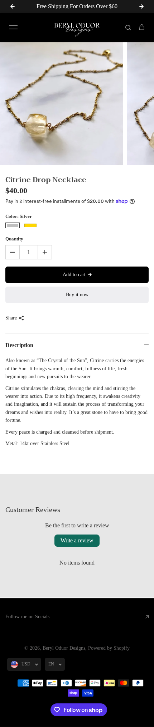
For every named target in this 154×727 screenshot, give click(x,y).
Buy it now (77, 294)
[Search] (128, 27)
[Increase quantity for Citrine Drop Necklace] (45, 252)
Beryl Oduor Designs (64, 648)
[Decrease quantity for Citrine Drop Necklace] (12, 252)
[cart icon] (142, 27)
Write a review (77, 540)
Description (19, 345)
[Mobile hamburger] (13, 27)
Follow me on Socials (27, 616)
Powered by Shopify (109, 648)
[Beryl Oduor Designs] (77, 27)
